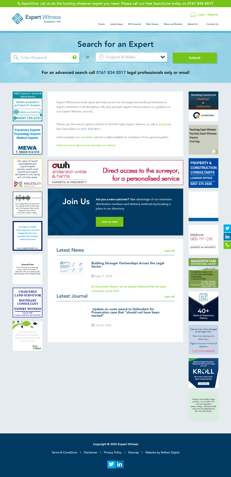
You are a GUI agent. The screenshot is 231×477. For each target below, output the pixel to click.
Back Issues (152, 24)
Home (101, 24)
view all (169, 251)
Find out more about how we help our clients (86, 145)
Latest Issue (116, 24)
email (162, 124)
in (87, 57)
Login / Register (207, 15)
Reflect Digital (170, 452)
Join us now (110, 222)
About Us (192, 24)
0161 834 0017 (111, 72)
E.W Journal (134, 24)
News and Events (173, 24)
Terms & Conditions (64, 452)
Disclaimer (90, 452)
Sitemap (133, 452)
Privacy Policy (113, 452)
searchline (87, 137)
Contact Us (212, 24)
